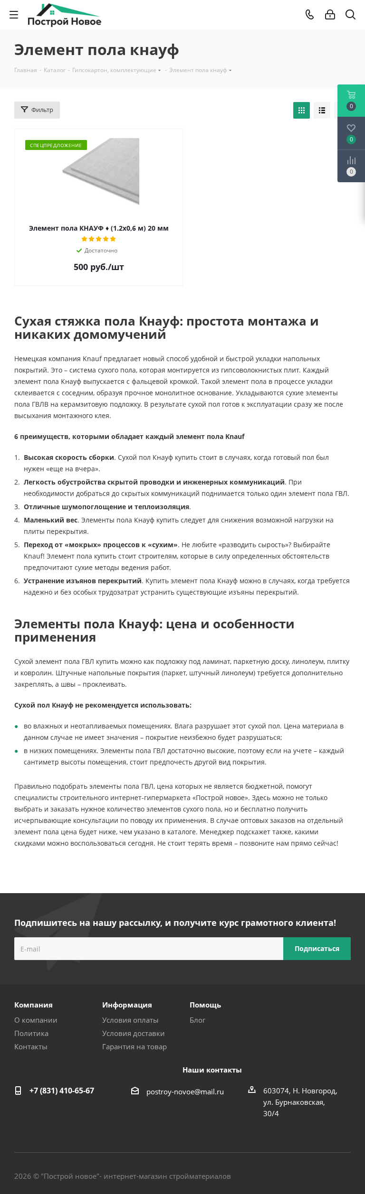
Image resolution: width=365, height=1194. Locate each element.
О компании (36, 1020)
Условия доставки (133, 1033)
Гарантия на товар (134, 1046)
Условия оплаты (130, 1020)
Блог (197, 1020)
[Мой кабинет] (330, 14)
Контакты (31, 1046)
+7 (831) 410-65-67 (61, 1090)
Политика (31, 1033)
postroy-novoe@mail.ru (185, 1091)
